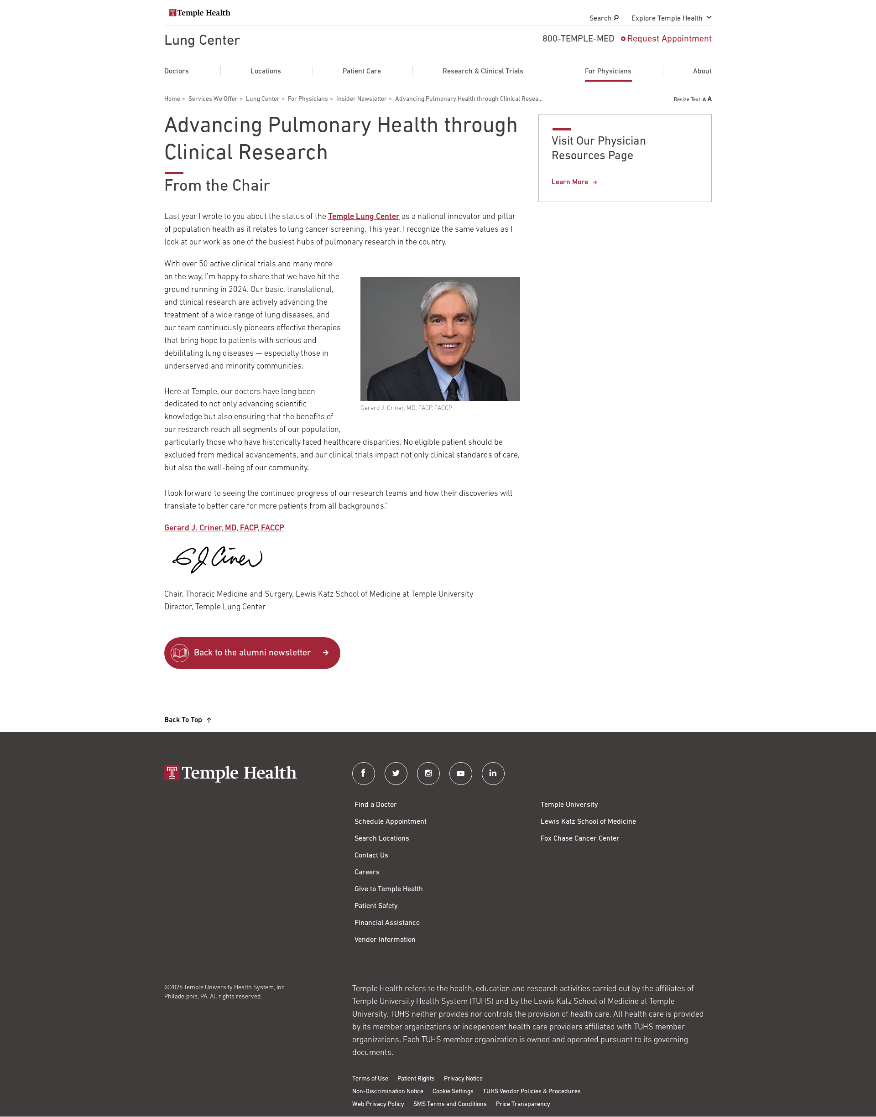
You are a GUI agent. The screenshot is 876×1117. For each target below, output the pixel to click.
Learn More (570, 182)
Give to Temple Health (389, 889)
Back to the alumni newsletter (252, 653)
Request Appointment (669, 39)
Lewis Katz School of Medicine (588, 822)
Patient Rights (416, 1078)
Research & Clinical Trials (483, 71)
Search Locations (382, 838)
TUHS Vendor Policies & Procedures (532, 1091)
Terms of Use (370, 1078)
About (702, 71)
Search (601, 18)
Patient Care (362, 71)
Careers (367, 872)
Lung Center (202, 41)
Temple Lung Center (364, 217)
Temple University (569, 805)
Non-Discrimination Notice (387, 1091)
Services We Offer (213, 99)
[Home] (249, 774)
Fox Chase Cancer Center (580, 838)
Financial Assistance (387, 923)
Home (172, 99)
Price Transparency (523, 1104)
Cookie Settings (453, 1091)
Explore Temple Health (667, 18)
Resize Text (687, 100)
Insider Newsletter (361, 99)
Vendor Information (385, 940)
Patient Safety (376, 906)
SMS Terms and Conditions (450, 1104)
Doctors (176, 71)
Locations (265, 71)
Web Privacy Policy (378, 1104)
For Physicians (608, 71)
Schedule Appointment (391, 822)
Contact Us (371, 855)
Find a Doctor (376, 805)
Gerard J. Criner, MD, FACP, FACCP (224, 529)
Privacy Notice (463, 1078)
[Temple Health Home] (199, 13)
